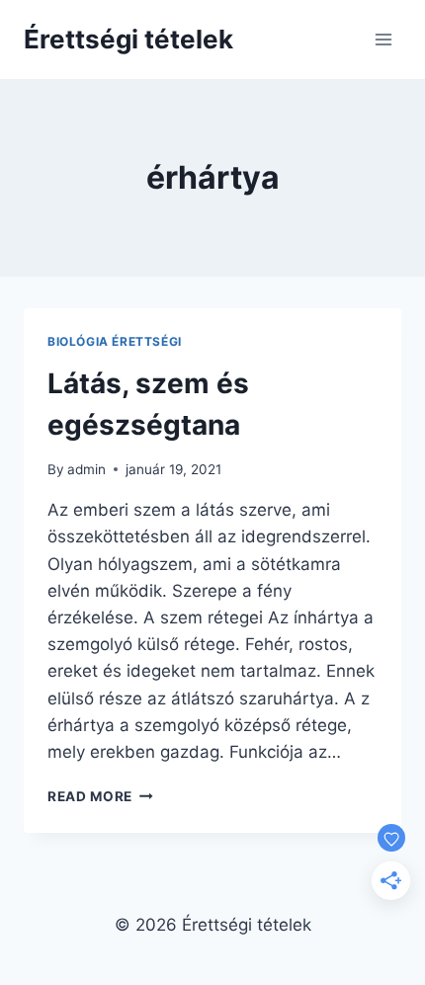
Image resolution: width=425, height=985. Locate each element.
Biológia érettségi (114, 341)
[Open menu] (383, 39)
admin (86, 469)
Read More (100, 796)
